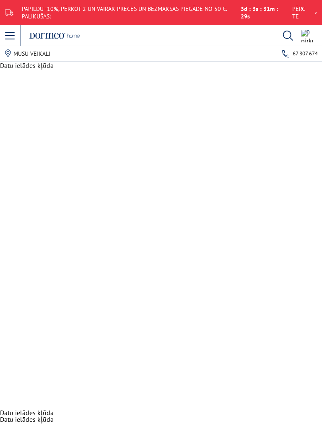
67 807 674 (305, 53)
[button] (10, 36)
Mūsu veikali (31, 53)
